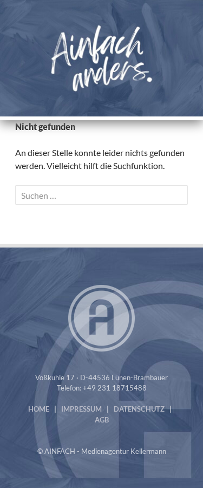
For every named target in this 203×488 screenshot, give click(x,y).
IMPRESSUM (81, 409)
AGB (102, 419)
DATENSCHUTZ (139, 409)
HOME (38, 409)
